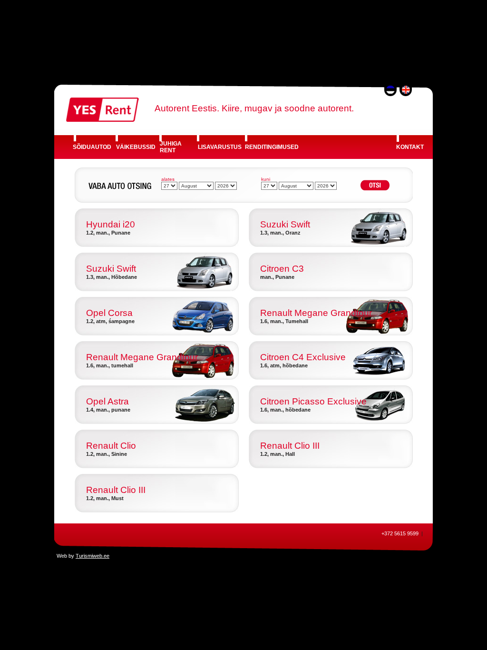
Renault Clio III (290, 446)
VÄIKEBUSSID (136, 147)
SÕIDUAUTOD (92, 147)
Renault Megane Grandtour (316, 313)
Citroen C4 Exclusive (303, 357)
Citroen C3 (282, 269)
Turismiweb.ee (92, 556)
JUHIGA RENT (171, 147)
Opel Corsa (109, 313)
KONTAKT (410, 147)
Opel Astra (107, 401)
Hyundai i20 (110, 224)
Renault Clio (111, 446)
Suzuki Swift (285, 224)
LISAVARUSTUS (220, 147)
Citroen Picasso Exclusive (313, 401)
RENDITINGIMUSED (272, 147)
